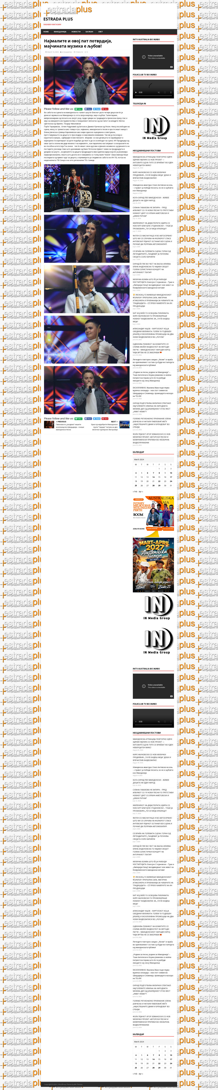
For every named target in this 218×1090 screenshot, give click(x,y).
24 (171, 481)
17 (171, 477)
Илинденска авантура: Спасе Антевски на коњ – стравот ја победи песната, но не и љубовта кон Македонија (153, 188)
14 (153, 477)
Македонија (60, 31)
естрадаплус (67, 52)
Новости (76, 31)
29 (159, 485)
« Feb (135, 491)
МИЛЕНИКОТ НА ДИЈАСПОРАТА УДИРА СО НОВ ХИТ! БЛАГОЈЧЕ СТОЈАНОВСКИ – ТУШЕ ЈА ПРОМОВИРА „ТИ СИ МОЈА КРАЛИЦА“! (153, 226)
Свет (100, 31)
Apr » (141, 491)
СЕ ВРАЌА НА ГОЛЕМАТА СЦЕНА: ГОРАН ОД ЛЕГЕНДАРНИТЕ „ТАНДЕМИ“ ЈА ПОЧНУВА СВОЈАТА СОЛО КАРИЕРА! (152, 254)
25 (136, 485)
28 (153, 485)
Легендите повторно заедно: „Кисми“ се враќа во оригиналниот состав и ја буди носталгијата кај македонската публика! (153, 362)
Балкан (89, 31)
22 (159, 481)
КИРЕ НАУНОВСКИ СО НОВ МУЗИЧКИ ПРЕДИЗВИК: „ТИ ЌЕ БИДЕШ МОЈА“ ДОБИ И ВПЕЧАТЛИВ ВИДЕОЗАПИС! (152, 175)
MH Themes (78, 1084)
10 (171, 473)
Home (46, 31)
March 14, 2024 (53, 52)
